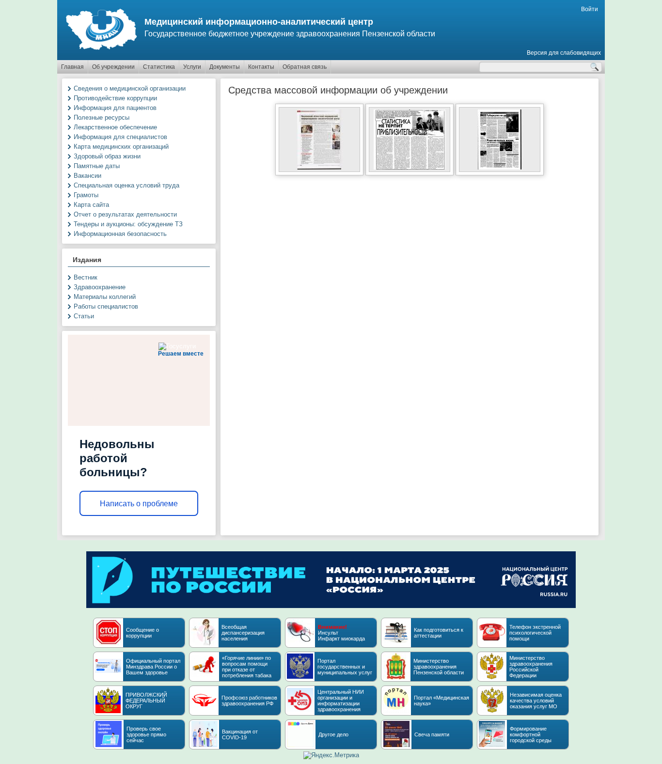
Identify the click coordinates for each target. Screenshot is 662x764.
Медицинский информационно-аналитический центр (258, 22)
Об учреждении (113, 66)
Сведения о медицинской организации (130, 88)
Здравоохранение (100, 287)
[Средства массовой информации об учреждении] (499, 169)
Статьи (84, 316)
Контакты (261, 66)
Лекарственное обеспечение (115, 127)
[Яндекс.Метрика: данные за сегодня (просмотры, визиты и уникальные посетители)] (331, 755)
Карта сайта (91, 204)
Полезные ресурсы (101, 117)
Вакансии (87, 175)
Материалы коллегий (105, 296)
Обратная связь (305, 66)
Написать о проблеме (139, 503)
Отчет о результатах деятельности (125, 214)
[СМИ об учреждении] (319, 169)
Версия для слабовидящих (564, 52)
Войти (589, 9)
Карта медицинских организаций (121, 146)
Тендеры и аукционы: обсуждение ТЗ (128, 224)
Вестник (85, 277)
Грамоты (86, 195)
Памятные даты (97, 166)
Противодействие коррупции (115, 98)
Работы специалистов (106, 306)
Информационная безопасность (120, 233)
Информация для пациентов (115, 107)
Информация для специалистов (120, 136)
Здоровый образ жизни (107, 156)
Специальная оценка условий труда (126, 185)
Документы (224, 66)
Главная (72, 66)
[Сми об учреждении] (409, 169)
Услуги (192, 66)
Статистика (159, 66)
